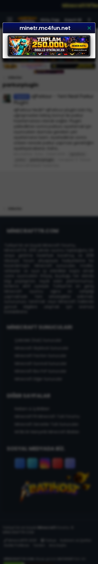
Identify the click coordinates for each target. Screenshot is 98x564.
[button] (89, 28)
